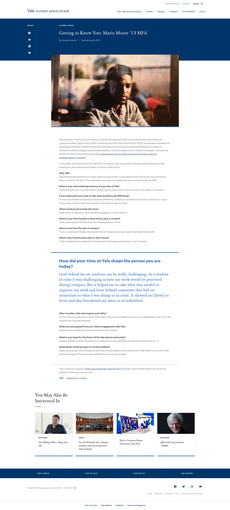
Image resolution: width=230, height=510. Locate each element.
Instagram (192, 486)
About (150, 494)
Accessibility (168, 494)
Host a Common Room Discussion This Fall (131, 442)
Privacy (176, 494)
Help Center (187, 473)
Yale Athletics (106, 505)
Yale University (91, 505)
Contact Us (139, 473)
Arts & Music (72, 378)
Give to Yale (91, 473)
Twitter (183, 486)
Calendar (186, 4)
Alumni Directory (172, 4)
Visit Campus (43, 473)
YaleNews (119, 505)
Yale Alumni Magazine (136, 505)
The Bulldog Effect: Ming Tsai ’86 (53, 444)
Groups (161, 11)
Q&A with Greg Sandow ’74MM (172, 444)
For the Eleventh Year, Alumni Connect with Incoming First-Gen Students (93, 445)
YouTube (200, 486)
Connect (174, 11)
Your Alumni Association (129, 11)
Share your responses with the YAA (103, 368)
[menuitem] (175, 486)
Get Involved (188, 11)
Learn (202, 11)
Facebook (175, 486)
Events (149, 11)
